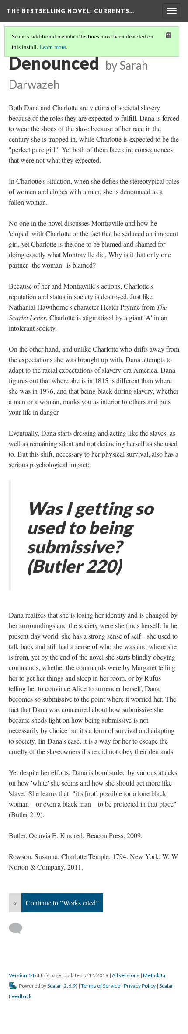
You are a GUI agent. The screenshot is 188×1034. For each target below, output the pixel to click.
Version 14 (21, 975)
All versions (125, 975)
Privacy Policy (140, 985)
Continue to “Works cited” (62, 902)
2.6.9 (70, 985)
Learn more (52, 47)
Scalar (54, 985)
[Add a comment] (19, 928)
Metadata (154, 975)
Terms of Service (100, 985)
